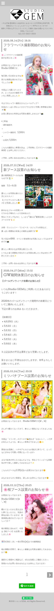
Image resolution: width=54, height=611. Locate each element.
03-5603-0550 (29, 34)
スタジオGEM (20, 601)
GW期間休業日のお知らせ (24, 275)
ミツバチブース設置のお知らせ (27, 376)
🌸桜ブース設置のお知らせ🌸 (26, 490)
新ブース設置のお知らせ (22, 170)
